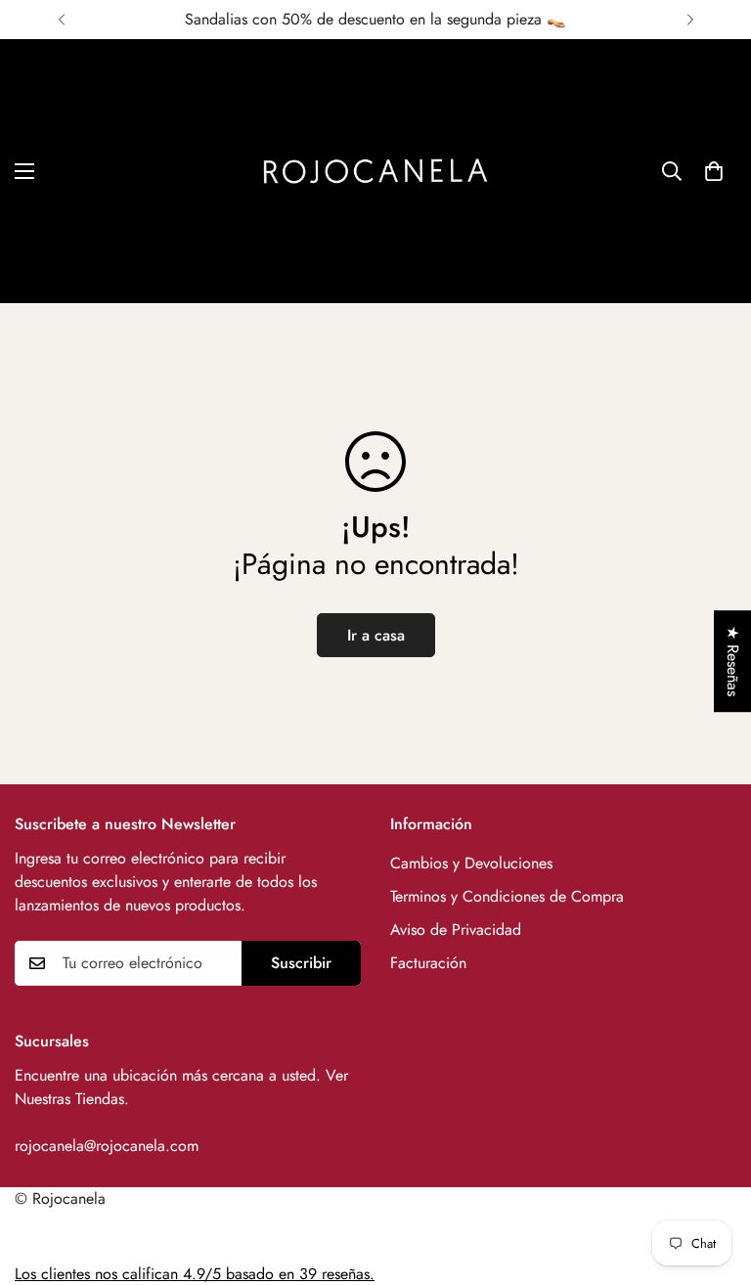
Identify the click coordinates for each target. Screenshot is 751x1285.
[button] (713, 171)
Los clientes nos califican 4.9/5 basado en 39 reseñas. (195, 1274)
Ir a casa (376, 635)
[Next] (690, 19)
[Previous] (61, 19)
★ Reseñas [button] (733, 661)
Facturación (428, 963)
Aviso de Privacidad (455, 929)
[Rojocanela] (375, 171)
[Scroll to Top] (712, 1178)
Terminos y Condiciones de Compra (507, 896)
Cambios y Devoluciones (471, 863)
